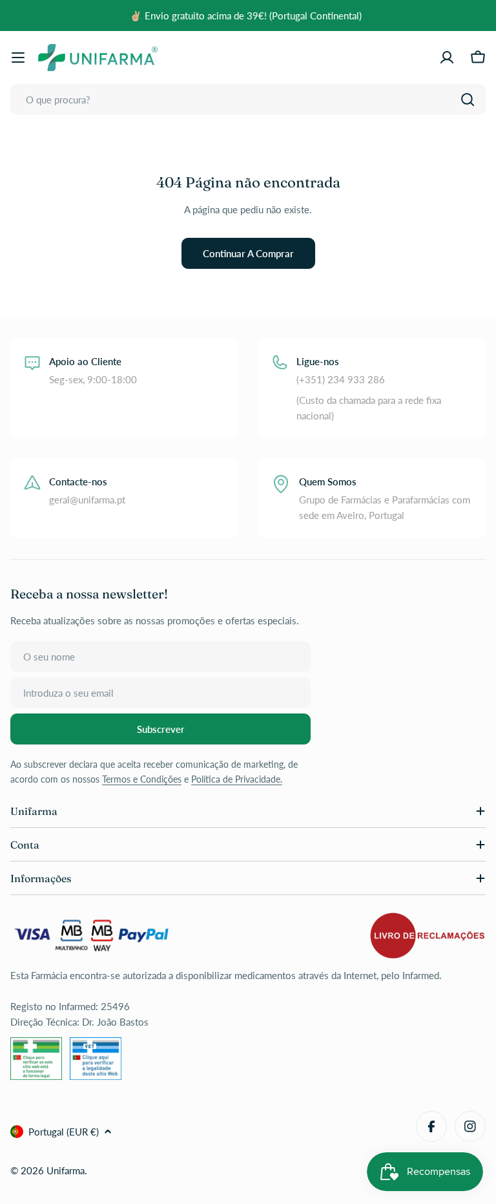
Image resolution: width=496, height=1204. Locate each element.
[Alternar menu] (18, 57)
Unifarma (65, 1170)
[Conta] (447, 57)
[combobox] (248, 99)
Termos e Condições (141, 779)
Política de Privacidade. (236, 779)
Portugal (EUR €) (63, 1131)
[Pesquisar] (467, 99)
